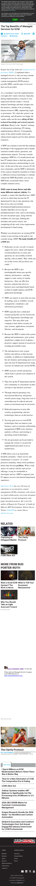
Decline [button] (22, 19)
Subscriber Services (19, 850)
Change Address (18, 856)
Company (4, 850)
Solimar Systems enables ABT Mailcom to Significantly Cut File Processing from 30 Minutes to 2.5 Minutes (18, 794)
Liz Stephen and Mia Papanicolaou (16, 758)
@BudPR (26, 34)
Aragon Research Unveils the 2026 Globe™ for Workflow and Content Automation (17, 814)
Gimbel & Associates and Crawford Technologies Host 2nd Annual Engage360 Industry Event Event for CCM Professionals (18, 825)
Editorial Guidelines (7, 863)
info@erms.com (7, 513)
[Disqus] (18, 638)
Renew (16, 858)
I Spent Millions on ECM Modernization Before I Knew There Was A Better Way (18, 771)
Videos (3, 858)
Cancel (16, 861)
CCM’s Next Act (8, 555)
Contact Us (4, 868)
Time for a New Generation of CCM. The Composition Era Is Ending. (17, 752)
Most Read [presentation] (6, 764)
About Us (4, 861)
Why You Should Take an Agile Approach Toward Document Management (9, 604)
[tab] (6, 764)
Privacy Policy (11, 10)
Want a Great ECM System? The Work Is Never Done (9, 585)
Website (14, 36)
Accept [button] (15, 19)
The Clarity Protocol (23, 538)
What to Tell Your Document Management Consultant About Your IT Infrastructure (26, 585)
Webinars (4, 856)
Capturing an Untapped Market (9, 538)
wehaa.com (20, 882)
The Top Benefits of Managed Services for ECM (16, 28)
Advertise (4, 853)
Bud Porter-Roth (12, 34)
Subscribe (16, 853)
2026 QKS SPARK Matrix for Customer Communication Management (14, 805)
